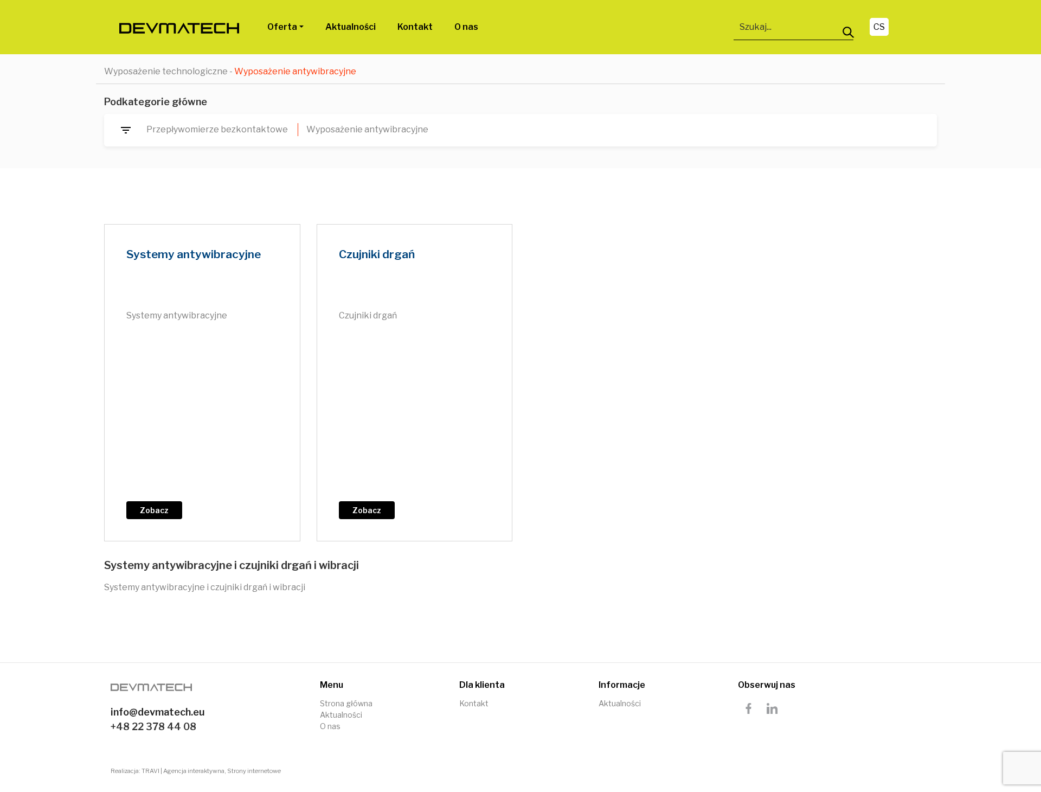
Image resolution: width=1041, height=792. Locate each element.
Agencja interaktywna (193, 771)
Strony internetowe (254, 771)
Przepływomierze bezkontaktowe (217, 129)
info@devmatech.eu (158, 712)
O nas (466, 27)
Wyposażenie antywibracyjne (367, 129)
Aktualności (350, 27)
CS (879, 27)
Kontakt (415, 27)
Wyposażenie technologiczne (166, 71)
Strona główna (346, 703)
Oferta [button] (282, 27)
